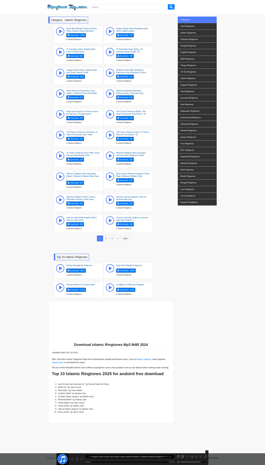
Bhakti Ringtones (188, 176)
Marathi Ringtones (189, 130)
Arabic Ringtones (188, 78)
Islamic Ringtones (188, 33)
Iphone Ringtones (188, 137)
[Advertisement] (114, 247)
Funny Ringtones (188, 196)
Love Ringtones (187, 189)
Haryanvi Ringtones (189, 202)
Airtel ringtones (187, 170)
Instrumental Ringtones (191, 117)
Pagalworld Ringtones (190, 157)
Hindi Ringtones (187, 91)
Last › (125, 238)
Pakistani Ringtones (189, 39)
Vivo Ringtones (187, 144)
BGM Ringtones (187, 59)
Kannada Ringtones (189, 98)
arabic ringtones (144, 359)
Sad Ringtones (187, 104)
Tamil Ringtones (188, 26)
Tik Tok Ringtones (188, 72)
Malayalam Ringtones (190, 111)
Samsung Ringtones (189, 124)
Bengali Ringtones (188, 183)
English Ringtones (188, 52)
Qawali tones (58, 362)
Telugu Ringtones (188, 65)
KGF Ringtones (187, 150)
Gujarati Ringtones (189, 85)
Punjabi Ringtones (188, 46)
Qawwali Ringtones (189, 163)
